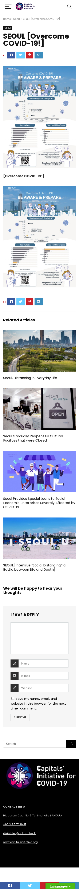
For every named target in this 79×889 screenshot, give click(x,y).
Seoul (16, 19)
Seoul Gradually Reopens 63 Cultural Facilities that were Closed (33, 438)
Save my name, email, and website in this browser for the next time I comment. (38, 703)
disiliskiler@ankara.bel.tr (19, 833)
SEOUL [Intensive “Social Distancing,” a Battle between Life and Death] (34, 567)
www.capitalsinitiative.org (20, 842)
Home (7, 19)
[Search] (69, 6)
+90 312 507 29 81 (14, 824)
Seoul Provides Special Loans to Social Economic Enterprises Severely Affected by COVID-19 (39, 502)
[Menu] (8, 6)
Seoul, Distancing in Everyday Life (30, 378)
